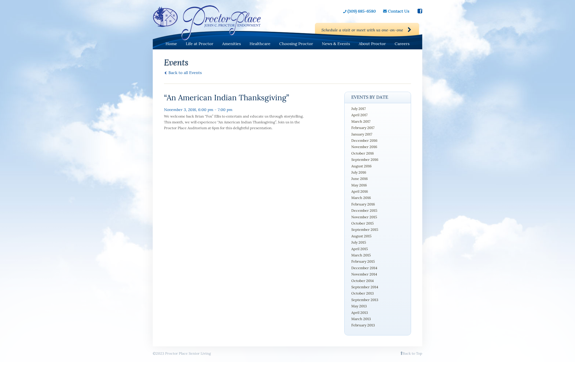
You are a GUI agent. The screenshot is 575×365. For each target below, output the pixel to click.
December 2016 (364, 140)
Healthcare (260, 43)
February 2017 (362, 127)
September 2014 (364, 287)
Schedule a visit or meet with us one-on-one (362, 30)
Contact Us (398, 11)
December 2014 (364, 268)
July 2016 (358, 172)
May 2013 (359, 306)
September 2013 (364, 299)
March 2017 (360, 121)
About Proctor (372, 43)
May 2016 (359, 185)
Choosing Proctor (296, 43)
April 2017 (359, 115)
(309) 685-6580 (361, 11)
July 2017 (358, 108)
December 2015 (364, 210)
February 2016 (363, 204)
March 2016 (361, 197)
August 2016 (361, 166)
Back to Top (412, 353)
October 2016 (362, 153)
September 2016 (364, 159)
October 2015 (362, 223)
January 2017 (361, 134)
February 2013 (363, 325)
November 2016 (364, 146)
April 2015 (359, 249)
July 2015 (358, 242)
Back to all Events (185, 72)
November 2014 (364, 274)
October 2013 (362, 293)
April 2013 (359, 312)
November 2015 (364, 217)
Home (171, 43)
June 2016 (359, 178)
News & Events (336, 43)
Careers (402, 43)
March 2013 (361, 319)
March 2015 (361, 255)
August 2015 (361, 236)
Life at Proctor (199, 43)
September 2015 (364, 229)
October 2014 (362, 280)
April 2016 (359, 191)
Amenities (231, 43)
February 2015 (363, 261)
